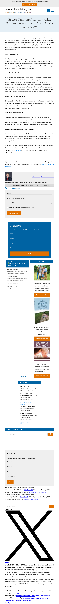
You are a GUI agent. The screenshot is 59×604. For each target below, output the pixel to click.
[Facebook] (15, 509)
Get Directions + (41, 492)
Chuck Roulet (36, 177)
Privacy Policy (16, 593)
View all (22, 376)
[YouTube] (7, 562)
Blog (10, 261)
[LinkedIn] (5, 562)
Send (29, 253)
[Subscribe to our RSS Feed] (17, 265)
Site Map (7, 603)
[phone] (48, 10)
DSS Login (13, 603)
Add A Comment (14, 213)
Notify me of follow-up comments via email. (21, 207)
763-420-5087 (28, 490)
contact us (18, 150)
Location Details (25, 402)
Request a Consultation (29, 4)
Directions (23, 404)
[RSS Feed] (8, 562)
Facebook (30, 185)
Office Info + (32, 492)
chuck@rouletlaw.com (47, 177)
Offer (41, 261)
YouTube (48, 185)
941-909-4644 (24, 497)
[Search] (50, 434)
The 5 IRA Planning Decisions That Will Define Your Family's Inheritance (16, 286)
